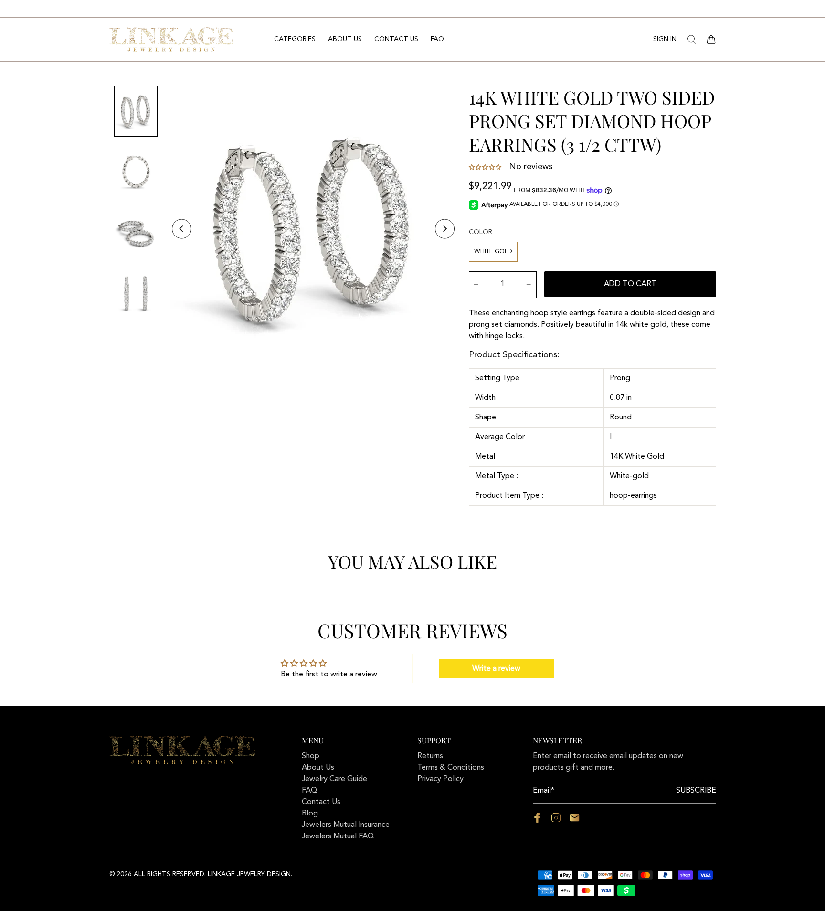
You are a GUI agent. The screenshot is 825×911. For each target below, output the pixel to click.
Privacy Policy (440, 779)
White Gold (493, 251)
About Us (345, 39)
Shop (310, 756)
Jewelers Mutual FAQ (338, 836)
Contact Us (396, 39)
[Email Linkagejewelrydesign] (574, 821)
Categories (295, 39)
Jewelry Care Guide (334, 779)
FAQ (437, 39)
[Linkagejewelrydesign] (171, 39)
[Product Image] (313, 229)
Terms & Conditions (450, 768)
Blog (310, 813)
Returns (430, 756)
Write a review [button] (496, 669)
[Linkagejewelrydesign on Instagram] (556, 821)
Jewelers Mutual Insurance (346, 825)
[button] (486, 167)
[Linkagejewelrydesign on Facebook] (537, 821)
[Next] (445, 229)
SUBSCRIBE (696, 790)
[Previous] (181, 229)
